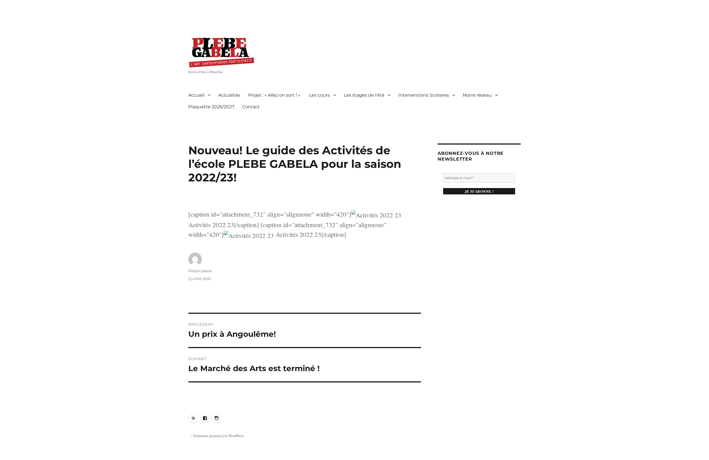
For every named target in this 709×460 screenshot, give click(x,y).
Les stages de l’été (364, 95)
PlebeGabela (200, 271)
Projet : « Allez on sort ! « (274, 95)
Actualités (229, 95)
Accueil (196, 95)
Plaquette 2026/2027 (211, 106)
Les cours (319, 95)
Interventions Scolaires (423, 95)
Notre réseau (477, 95)
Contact (251, 106)
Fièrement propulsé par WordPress (218, 435)
